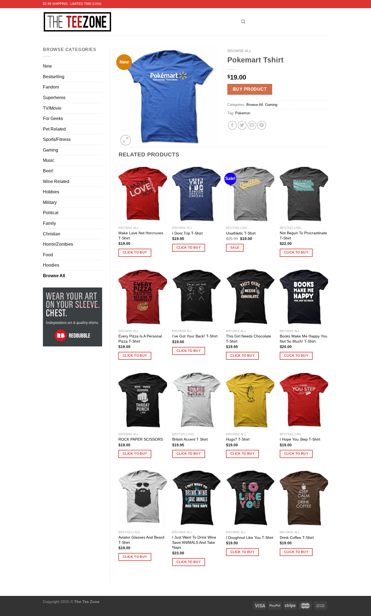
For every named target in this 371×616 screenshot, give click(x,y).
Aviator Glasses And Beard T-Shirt (141, 540)
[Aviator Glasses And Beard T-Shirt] (142, 498)
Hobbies (51, 191)
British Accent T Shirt (190, 439)
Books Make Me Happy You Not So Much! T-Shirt (303, 338)
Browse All (54, 275)
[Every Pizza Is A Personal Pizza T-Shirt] (142, 296)
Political (50, 212)
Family (49, 223)
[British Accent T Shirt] (196, 400)
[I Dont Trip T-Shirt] (196, 194)
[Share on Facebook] (232, 125)
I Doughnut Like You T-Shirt (249, 537)
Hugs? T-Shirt (238, 439)
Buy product (250, 89)
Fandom (51, 87)
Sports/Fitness (57, 139)
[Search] (243, 22)
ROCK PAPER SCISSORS (140, 439)
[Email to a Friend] (251, 125)
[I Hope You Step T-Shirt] (304, 400)
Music (48, 160)
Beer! (48, 171)
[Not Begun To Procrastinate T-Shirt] (304, 194)
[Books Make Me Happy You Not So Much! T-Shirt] (304, 296)
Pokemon (242, 113)
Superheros (54, 97)
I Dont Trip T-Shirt (187, 233)
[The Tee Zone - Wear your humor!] (138, 21)
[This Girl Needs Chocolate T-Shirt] (250, 296)
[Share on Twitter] (242, 125)
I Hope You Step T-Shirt (300, 439)
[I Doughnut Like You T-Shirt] (250, 498)
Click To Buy (135, 252)
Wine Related (56, 181)
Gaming (50, 150)
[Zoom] (125, 140)
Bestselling (53, 76)
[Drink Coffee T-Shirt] (304, 498)
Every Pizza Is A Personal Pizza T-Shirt (140, 338)
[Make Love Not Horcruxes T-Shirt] (142, 194)
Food (48, 254)
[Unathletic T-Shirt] (250, 194)
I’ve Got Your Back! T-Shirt (195, 336)
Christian (51, 234)
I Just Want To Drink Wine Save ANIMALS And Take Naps (194, 542)
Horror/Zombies (58, 244)
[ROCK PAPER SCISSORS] (142, 400)
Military (50, 202)
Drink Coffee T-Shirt (297, 537)
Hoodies (51, 265)
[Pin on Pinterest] (261, 125)
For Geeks (53, 118)
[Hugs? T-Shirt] (250, 400)
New (47, 66)
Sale (234, 247)
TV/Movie (52, 108)
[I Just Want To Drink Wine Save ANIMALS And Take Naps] (196, 498)
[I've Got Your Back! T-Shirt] (196, 296)
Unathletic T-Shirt (241, 233)
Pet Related (54, 129)
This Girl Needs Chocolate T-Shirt (248, 338)
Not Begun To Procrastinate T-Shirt (303, 235)
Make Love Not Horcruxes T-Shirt (140, 235)
